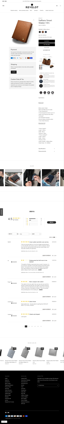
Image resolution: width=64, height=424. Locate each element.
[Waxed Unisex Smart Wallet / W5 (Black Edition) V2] (25, 352)
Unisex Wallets (24, 397)
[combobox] (24, 234)
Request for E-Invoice (9, 402)
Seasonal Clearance (25, 402)
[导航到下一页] (41, 326)
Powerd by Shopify (17, 418)
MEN (31, 10)
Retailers (7, 397)
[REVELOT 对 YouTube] (5, 1)
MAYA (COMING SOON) (23, 10)
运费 (44, 50)
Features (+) (41, 102)
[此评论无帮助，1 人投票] (54, 277)
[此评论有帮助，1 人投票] (52, 255)
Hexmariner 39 (24, 383)
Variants (41, 29)
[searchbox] (12, 234)
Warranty (7, 388)
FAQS (6, 378)
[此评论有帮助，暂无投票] (52, 296)
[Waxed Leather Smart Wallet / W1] (39, 352)
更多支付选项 (46, 47)
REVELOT (40, 18)
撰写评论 (51, 222)
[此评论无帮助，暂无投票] (54, 255)
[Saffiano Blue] (46, 32)
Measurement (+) (42, 123)
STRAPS (41, 10)
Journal (6, 400)
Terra (22, 386)
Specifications (42, 148)
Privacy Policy (8, 386)
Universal (23, 388)
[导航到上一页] (23, 326)
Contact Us (7, 381)
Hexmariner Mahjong (25, 380)
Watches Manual (8, 391)
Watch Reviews (8, 390)
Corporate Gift (8, 398)
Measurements (42, 151)
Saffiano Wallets (24, 395)
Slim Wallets (23, 398)
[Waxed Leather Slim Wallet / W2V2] (52, 352)
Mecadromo (23, 390)
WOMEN (36, 10)
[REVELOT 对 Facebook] (3, 1)
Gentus (22, 385)
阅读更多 (40, 270)
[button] (1, 212)
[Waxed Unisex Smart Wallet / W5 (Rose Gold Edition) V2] (11, 352)
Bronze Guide (8, 395)
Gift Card (23, 403)
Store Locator (7, 383)
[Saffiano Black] (40, 32)
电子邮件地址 (41, 384)
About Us (7, 380)
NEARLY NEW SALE (50, 10)
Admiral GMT (24, 378)
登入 (57, 5)
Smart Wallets (24, 400)
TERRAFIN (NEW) (13, 10)
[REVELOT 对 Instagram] (4, 1)
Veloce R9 (23, 391)
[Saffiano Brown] (43, 32)
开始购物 (13, 72)
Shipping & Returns (9, 385)
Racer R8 (23, 393)
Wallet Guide (7, 393)
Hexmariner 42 (24, 381)
